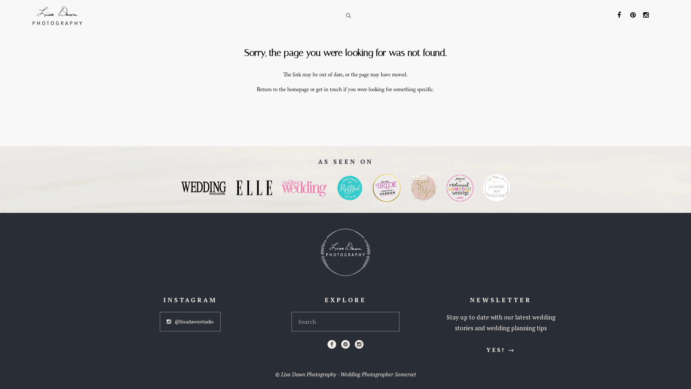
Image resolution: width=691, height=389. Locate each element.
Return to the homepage (283, 90)
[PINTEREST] (633, 15)
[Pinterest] (345, 344)
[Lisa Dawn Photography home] (345, 252)
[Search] (349, 16)
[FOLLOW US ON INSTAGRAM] (646, 15)
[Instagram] (359, 344)
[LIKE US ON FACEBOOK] (620, 15)
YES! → (500, 350)
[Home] (57, 15)
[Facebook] (332, 344)
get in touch (329, 90)
